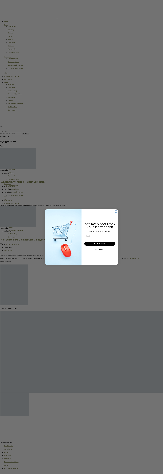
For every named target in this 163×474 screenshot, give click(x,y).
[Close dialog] (116, 211)
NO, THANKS (99, 249)
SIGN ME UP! (100, 243)
